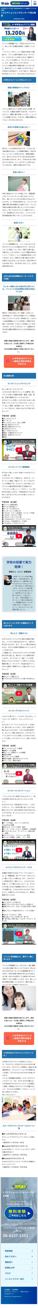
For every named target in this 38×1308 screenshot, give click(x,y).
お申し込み (19, 3)
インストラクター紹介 (14, 1278)
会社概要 (7, 1290)
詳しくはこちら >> (8, 1094)
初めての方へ (11, 1256)
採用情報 (15, 1290)
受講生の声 (10, 1267)
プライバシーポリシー (11, 1292)
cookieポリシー (9, 1294)
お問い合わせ (24, 1292)
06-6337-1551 (15, 1235)
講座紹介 (9, 1262)
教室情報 (9, 1250)
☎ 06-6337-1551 (19, 19)
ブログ (8, 1273)
